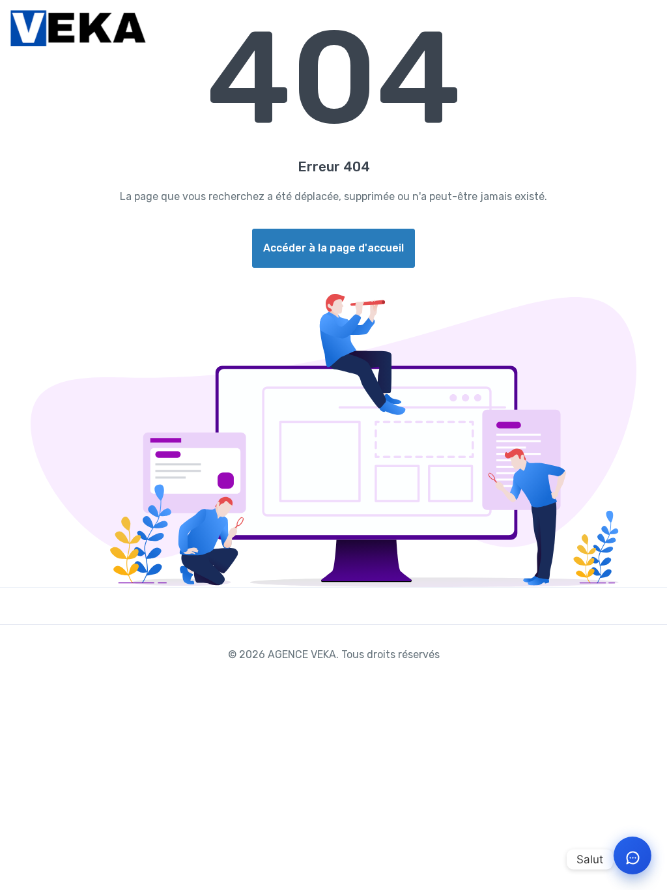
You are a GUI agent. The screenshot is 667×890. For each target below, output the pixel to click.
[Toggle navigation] (645, 28)
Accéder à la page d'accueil (333, 248)
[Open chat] (632, 855)
